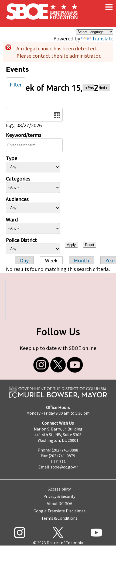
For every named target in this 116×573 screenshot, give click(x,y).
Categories (18, 178)
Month (81, 260)
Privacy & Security (59, 496)
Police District (21, 239)
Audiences (17, 198)
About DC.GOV (59, 503)
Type (11, 157)
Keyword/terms (23, 134)
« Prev (89, 87)
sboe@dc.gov (62, 467)
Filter (16, 84)
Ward (12, 219)
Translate (102, 38)
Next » (103, 87)
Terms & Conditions (59, 518)
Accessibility (59, 489)
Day (24, 260)
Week (51, 260)
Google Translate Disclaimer (59, 510)
